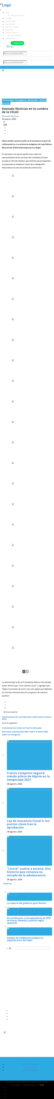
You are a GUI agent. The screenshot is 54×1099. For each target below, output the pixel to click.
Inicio (7, 12)
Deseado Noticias (10, 116)
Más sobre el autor (34, 731)
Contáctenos (29, 1070)
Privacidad (29, 1067)
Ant (5, 883)
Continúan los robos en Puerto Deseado (22, 728)
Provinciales (10, 21)
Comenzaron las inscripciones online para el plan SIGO (26, 718)
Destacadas (8, 100)
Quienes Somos (29, 1064)
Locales (8, 18)
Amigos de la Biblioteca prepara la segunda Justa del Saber (25, 939)
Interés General (11, 32)
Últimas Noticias (17, 15)
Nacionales (10, 24)
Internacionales (11, 27)
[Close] (2, 886)
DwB (42, 1084)
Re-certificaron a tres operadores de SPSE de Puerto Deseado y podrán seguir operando (29, 920)
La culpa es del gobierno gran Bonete (26, 903)
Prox (9, 883)
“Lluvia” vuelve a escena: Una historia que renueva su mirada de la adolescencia (29, 871)
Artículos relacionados (13, 731)
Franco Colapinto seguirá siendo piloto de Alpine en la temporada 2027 (28, 776)
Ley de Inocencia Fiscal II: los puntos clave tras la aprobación (28, 824)
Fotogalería (10, 38)
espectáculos (15, 35)
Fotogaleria (20, 100)
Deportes (9, 29)
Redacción (18, 43)
